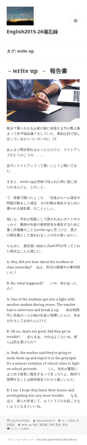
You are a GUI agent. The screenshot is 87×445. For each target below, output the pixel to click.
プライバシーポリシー (20, 439)
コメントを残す (20, 429)
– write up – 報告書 (37, 71)
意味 (58, 425)
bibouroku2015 (45, 421)
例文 (35, 425)
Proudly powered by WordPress (57, 439)
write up (26, 425)
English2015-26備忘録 (32, 31)
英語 (65, 425)
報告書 (43, 425)
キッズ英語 (68, 421)
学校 (51, 425)
